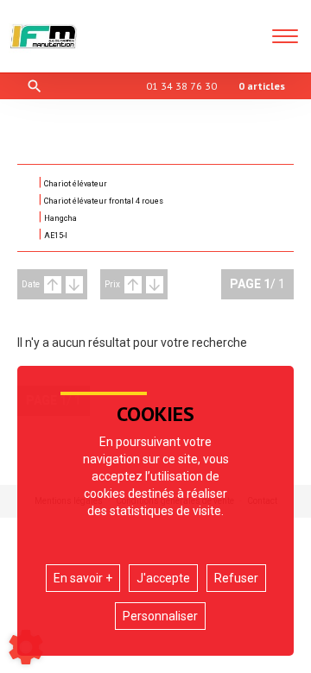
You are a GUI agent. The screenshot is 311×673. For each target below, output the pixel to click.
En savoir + (83, 578)
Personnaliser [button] (160, 616)
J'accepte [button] (163, 578)
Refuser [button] (236, 578)
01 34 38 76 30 (181, 85)
